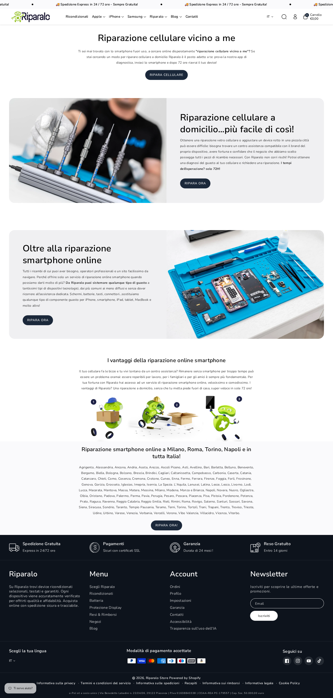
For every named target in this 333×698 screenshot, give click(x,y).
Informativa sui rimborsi (221, 683)
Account (184, 574)
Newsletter (269, 574)
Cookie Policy (289, 683)
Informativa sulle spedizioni (157, 683)
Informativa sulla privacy (56, 683)
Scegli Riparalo (102, 587)
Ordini (175, 587)
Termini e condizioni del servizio (106, 683)
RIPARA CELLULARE (166, 75)
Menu (98, 574)
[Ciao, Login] (295, 17)
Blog (93, 628)
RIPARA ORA (195, 183)
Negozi (95, 621)
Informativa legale (259, 683)
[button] (98, 17)
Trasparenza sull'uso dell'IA (193, 628)
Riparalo (23, 574)
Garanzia (177, 607)
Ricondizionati (101, 593)
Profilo (175, 593)
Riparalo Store (157, 678)
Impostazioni (180, 600)
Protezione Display (105, 607)
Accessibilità (180, 621)
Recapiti (191, 683)
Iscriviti (264, 616)
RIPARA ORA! (166, 525)
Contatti (176, 614)
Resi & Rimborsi (103, 614)
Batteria (96, 600)
